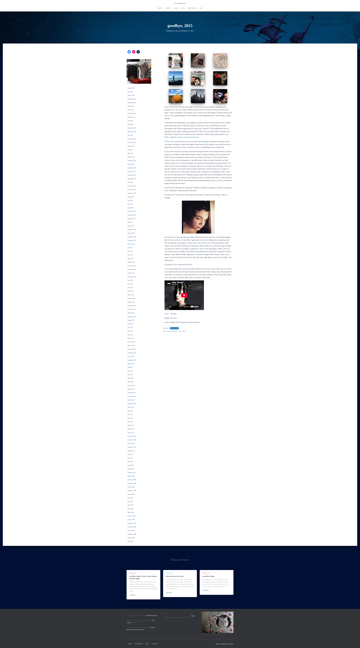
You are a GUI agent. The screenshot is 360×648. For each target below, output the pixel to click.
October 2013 (131, 313)
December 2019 (132, 186)
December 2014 (132, 265)
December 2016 (132, 229)
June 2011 (130, 414)
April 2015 (130, 258)
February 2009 (131, 516)
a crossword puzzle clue (190, 137)
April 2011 (130, 421)
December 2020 (132, 175)
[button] (162, 8)
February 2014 (131, 298)
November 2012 (132, 353)
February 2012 (131, 385)
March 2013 (131, 338)
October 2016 (131, 233)
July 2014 (130, 280)
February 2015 (131, 262)
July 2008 (130, 541)
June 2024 (130, 121)
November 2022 (132, 142)
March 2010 (131, 469)
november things (208, 576)
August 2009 (131, 494)
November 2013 (132, 309)
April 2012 (130, 378)
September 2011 (132, 403)
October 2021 (131, 164)
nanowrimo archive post (174, 576)
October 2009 (131, 487)
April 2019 (130, 208)
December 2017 (132, 218)
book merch (192, 8)
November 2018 (132, 215)
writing (168, 8)
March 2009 (131, 512)
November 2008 (132, 527)
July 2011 (130, 411)
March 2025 (131, 110)
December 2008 (132, 523)
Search (166, 612)
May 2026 (130, 91)
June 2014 (130, 284)
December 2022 (132, 139)
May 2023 (130, 135)
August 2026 (131, 88)
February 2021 (131, 171)
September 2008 (132, 534)
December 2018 (132, 211)
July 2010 (130, 454)
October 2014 (131, 273)
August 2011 (131, 407)
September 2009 (132, 490)
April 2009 (130, 508)
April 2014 (130, 291)
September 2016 (132, 237)
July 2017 (130, 222)
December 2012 (132, 349)
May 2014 (130, 287)
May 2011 (130, 418)
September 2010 (132, 447)
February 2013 (131, 342)
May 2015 (130, 255)
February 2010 (131, 472)
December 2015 (132, 240)
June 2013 (130, 327)
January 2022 (131, 157)
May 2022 (130, 153)
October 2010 (131, 443)
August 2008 (131, 538)
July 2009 (130, 498)
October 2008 (131, 530)
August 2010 (131, 451)
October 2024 (131, 117)
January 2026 (131, 95)
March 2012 (131, 382)
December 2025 (132, 99)
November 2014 (132, 269)
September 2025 (132, 102)
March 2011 (131, 425)
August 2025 (131, 106)
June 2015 (130, 251)
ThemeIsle (230, 644)
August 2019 (131, 197)
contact (154, 643)
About (159, 8)
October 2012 (131, 356)
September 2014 (132, 276)
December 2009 (132, 479)
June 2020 (130, 182)
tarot (176, 8)
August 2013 (131, 320)
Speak (176, 240)
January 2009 (131, 519)
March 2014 (131, 295)
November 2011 (132, 396)
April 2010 (130, 465)
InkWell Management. (152, 615)
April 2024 (130, 124)
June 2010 (130, 458)
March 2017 (131, 226)
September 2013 (132, 316)
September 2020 (132, 178)
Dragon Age (196, 243)
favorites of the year (172, 331)
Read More (133, 595)
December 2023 (132, 128)
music (180, 331)
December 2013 (132, 305)
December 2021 (132, 160)
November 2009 (132, 483)
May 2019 (130, 204)
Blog (201, 8)
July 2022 (130, 149)
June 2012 (130, 371)
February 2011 (131, 429)
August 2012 (131, 363)
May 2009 (130, 505)
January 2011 (131, 432)
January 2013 (131, 345)
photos (184, 331)
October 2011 (131, 400)
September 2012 (132, 360)
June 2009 (130, 501)
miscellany (174, 328)
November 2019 (132, 189)
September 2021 (132, 168)
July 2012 (130, 367)
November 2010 (132, 440)
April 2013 (130, 334)
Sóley (167, 314)
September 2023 (132, 131)
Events (183, 8)
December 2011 (132, 392)
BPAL (167, 137)
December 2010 (132, 436)
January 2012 (131, 389)
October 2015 (131, 244)
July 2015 (130, 247)
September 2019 (132, 193)
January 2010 (131, 476)
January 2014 (131, 302)
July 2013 (130, 324)
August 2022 (131, 146)
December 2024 (132, 113)
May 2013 (130, 331)
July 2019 (130, 200)
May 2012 (130, 374)
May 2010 (130, 461)
